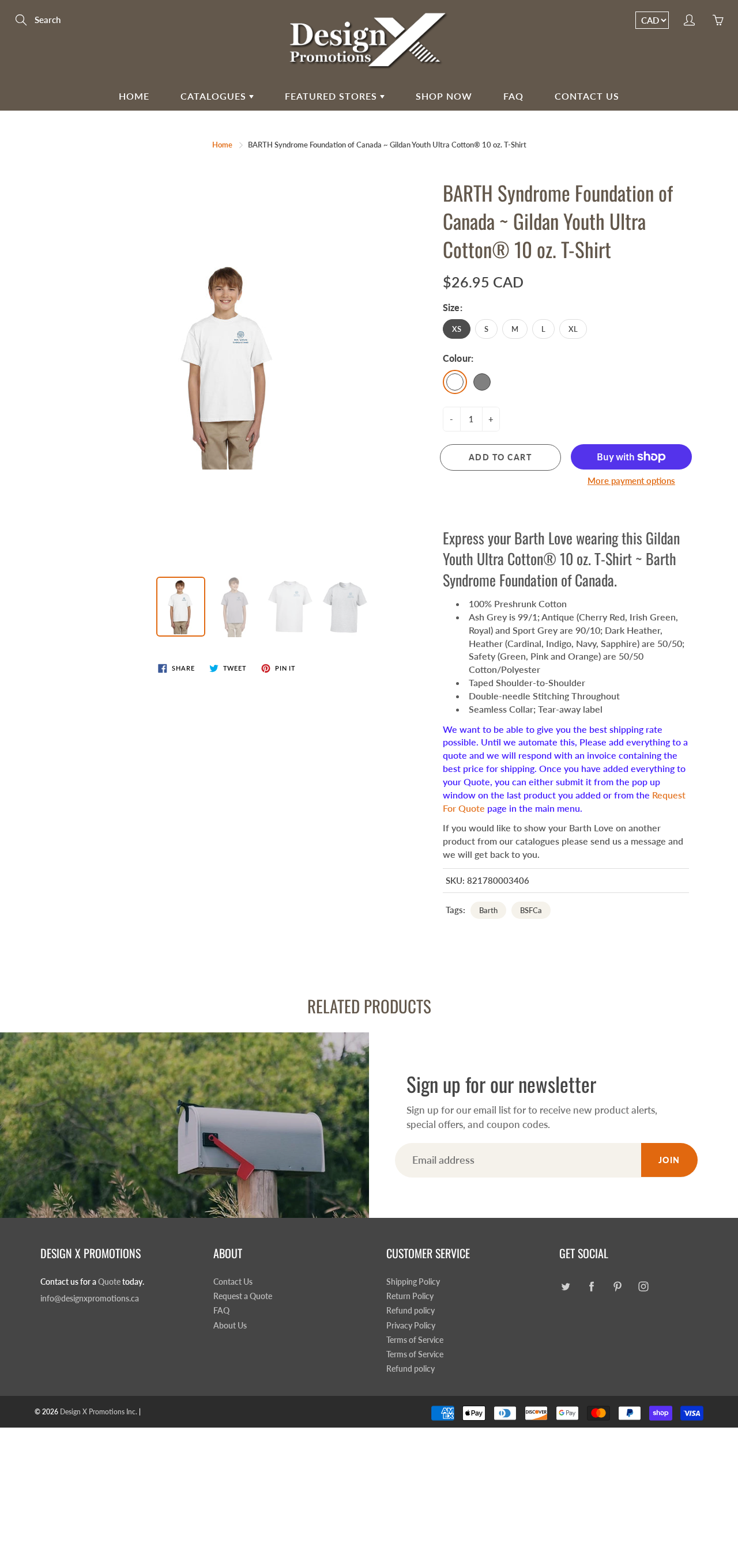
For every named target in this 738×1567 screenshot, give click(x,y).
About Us (230, 1325)
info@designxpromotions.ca (89, 1298)
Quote (109, 1281)
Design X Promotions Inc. (98, 1411)
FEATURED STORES (332, 95)
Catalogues (214, 95)
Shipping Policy (413, 1281)
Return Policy (410, 1296)
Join (669, 1160)
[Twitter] (565, 1287)
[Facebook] (591, 1287)
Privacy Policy (410, 1325)
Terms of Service (414, 1340)
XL (573, 329)
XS (456, 329)
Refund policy (410, 1310)
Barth (488, 910)
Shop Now (444, 95)
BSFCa (531, 910)
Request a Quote (242, 1296)
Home (134, 95)
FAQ (513, 95)
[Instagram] (643, 1287)
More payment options (631, 480)
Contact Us (587, 95)
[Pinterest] (617, 1287)
